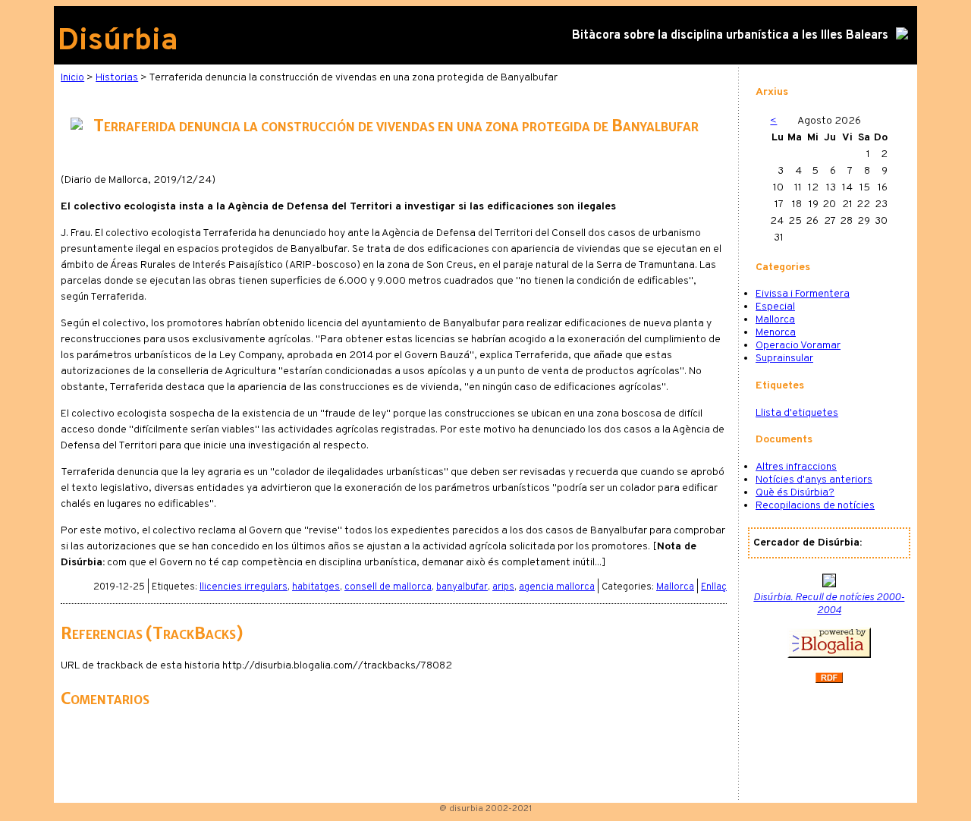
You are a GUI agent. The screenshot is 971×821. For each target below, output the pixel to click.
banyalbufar (462, 587)
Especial (775, 306)
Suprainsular (784, 358)
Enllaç (714, 587)
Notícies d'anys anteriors (814, 479)
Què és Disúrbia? (795, 492)
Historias (117, 77)
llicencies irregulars (244, 587)
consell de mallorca (388, 587)
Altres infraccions (796, 467)
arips (503, 587)
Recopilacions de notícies (815, 505)
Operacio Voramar (798, 345)
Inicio (72, 77)
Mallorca (675, 587)
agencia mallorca (557, 587)
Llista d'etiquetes (797, 413)
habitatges (316, 587)
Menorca (776, 332)
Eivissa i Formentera (803, 294)
